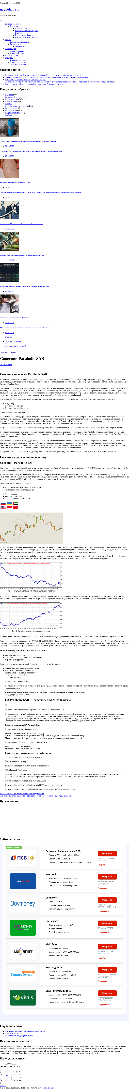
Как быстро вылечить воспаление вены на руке (25, 79)
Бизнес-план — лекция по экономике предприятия (22, 794)
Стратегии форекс (18, 62)
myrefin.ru (9, 9)
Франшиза (19, 46)
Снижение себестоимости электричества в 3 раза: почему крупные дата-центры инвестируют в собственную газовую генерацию (61, 82)
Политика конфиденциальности (19, 1036)
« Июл (3, 1085)
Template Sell (48, 1088)
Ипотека (18, 33)
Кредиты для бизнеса (24, 35)
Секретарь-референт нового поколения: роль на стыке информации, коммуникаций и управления (47, 77)
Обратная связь (11, 1033)
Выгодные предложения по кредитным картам (25, 1031)
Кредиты (14, 26)
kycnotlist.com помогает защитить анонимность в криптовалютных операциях (25, 286)
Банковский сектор (13, 24)
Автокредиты (21, 28)
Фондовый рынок (17, 53)
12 (7, 1075)
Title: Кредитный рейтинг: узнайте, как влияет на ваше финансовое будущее (24, 327)
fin (1, 365)
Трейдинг (9, 58)
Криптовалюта (11, 55)
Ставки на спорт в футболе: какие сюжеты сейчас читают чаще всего (22, 255)
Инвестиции (10, 49)
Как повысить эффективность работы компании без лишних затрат (34, 84)
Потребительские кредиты (26, 31)
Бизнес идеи (15, 44)
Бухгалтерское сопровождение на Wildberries (14, 317)
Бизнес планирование (19, 42)
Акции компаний (17, 51)
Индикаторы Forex (18, 60)
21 (14, 1077)
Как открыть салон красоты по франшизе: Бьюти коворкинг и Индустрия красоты (35, 796)
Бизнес (8, 40)
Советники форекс (18, 64)
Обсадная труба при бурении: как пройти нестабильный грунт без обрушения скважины (43, 75)
